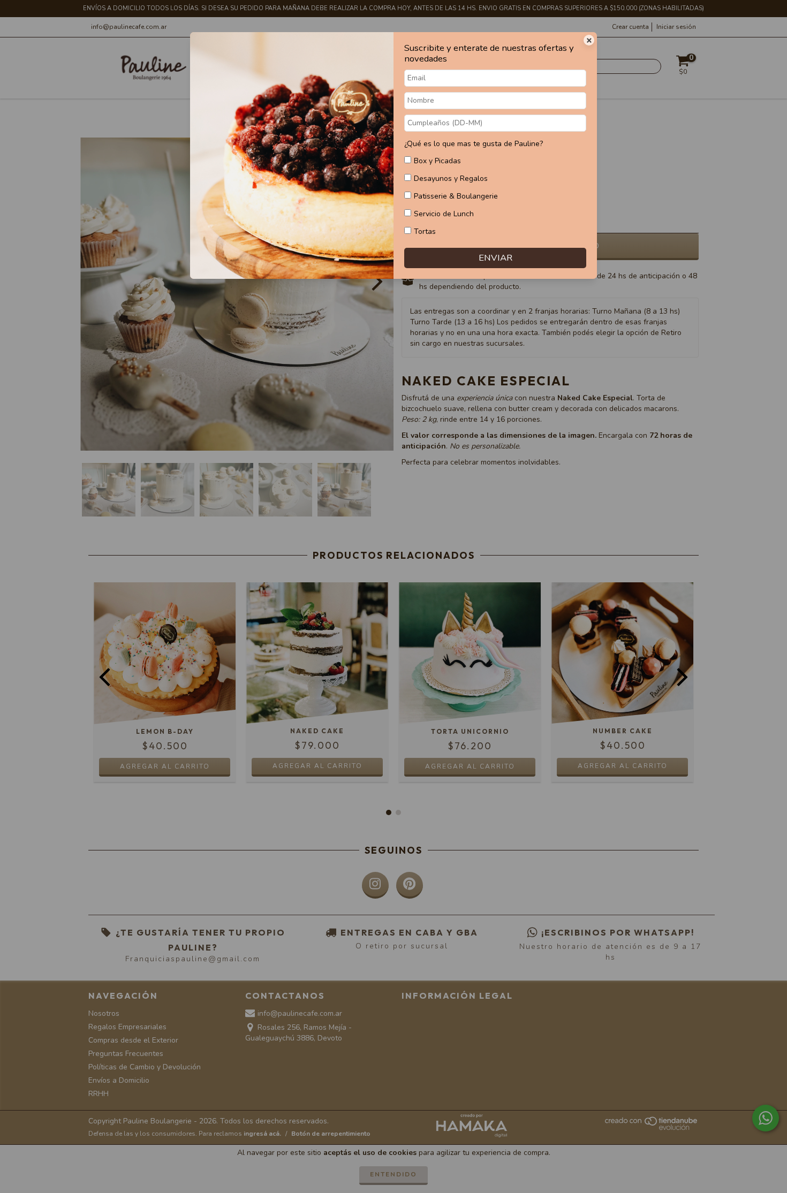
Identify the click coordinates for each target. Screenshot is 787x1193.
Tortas (425, 231)
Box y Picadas (437, 161)
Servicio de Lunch (444, 214)
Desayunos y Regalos (451, 178)
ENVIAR (495, 258)
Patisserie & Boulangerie (456, 196)
